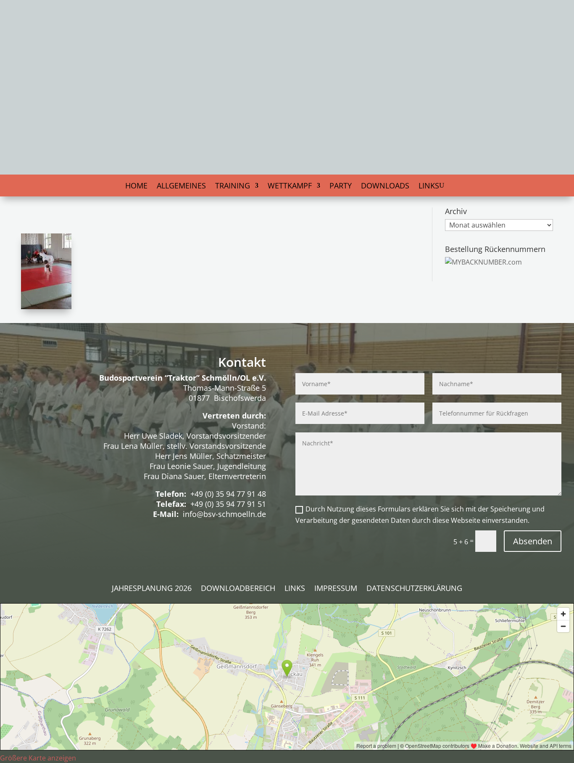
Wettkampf (290, 187)
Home (136, 187)
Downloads (385, 187)
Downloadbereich (238, 589)
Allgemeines (181, 187)
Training (232, 187)
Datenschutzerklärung (414, 589)
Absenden (532, 541)
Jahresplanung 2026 (152, 589)
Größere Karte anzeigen (38, 758)
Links (429, 187)
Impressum (335, 589)
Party (340, 187)
